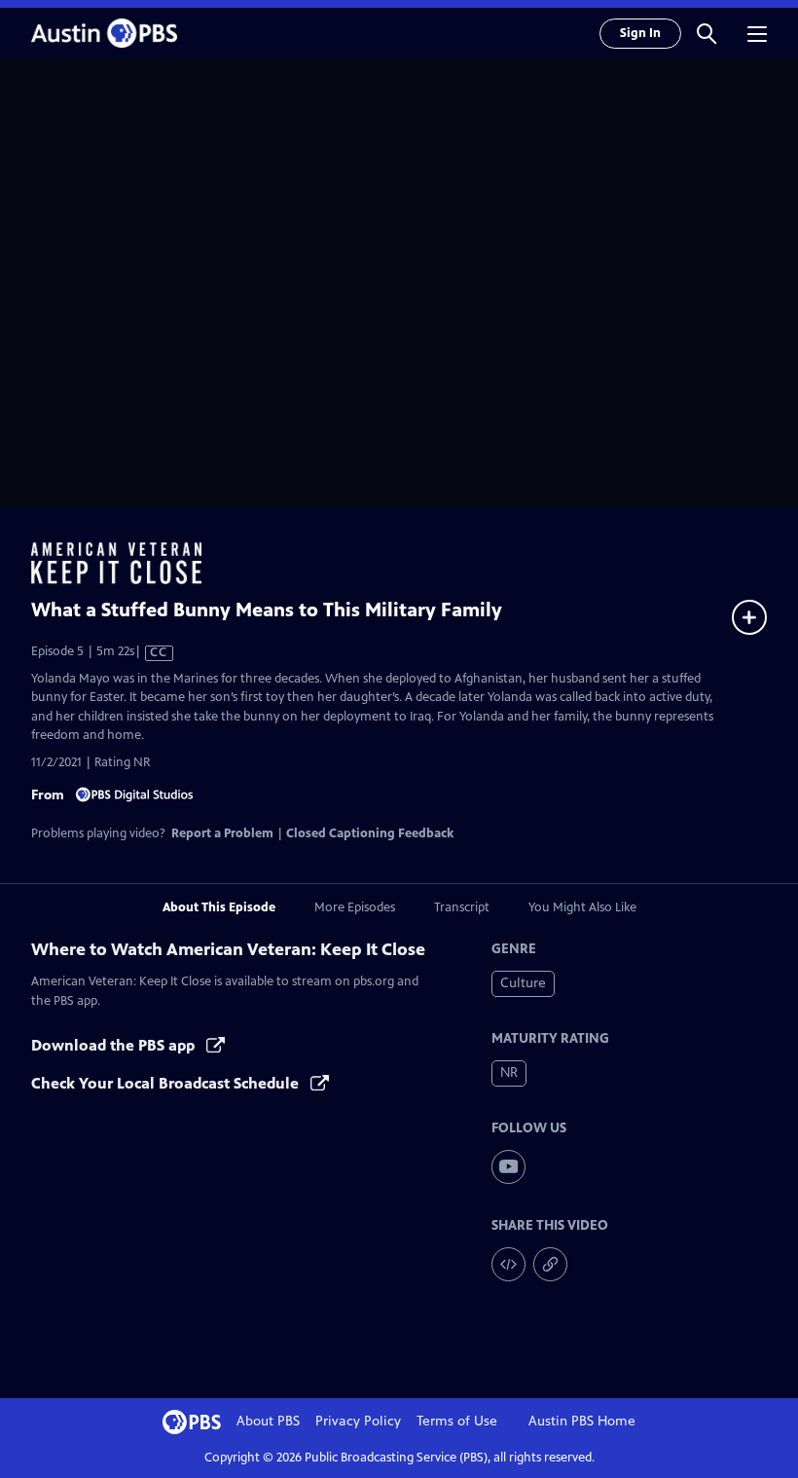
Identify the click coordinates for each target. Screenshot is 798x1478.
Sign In (640, 33)
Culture (523, 983)
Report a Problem (222, 833)
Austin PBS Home (581, 1421)
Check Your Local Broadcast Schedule (167, 1083)
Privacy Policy (358, 1421)
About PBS (268, 1421)
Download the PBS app (115, 1045)
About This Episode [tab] (219, 907)
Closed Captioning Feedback (369, 833)
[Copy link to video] (550, 1264)
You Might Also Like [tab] (582, 907)
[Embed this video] (508, 1264)
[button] (706, 33)
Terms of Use (457, 1421)
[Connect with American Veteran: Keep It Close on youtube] (508, 1167)
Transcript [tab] (462, 907)
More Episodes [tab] (354, 907)
